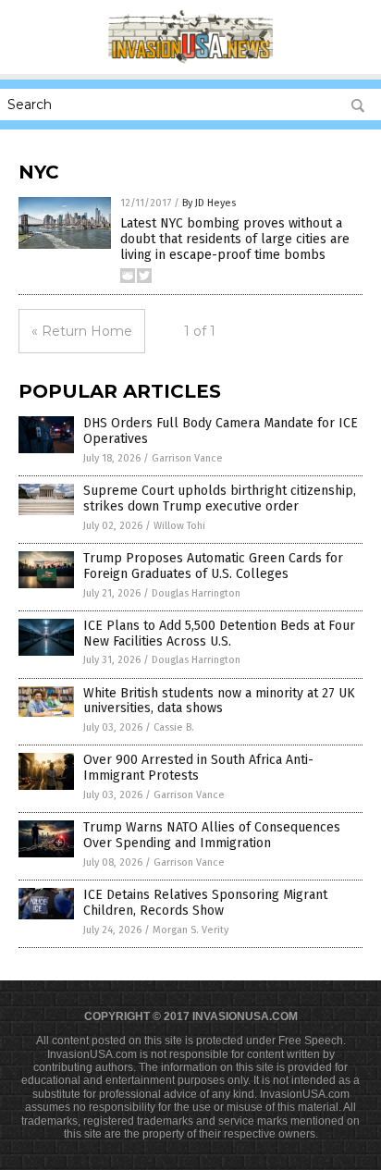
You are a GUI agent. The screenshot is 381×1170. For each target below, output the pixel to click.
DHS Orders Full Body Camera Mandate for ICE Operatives (220, 431)
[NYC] (190, 61)
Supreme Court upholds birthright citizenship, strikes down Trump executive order (219, 498)
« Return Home (81, 331)
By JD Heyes (209, 203)
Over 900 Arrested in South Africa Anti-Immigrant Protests (198, 767)
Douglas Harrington (196, 593)
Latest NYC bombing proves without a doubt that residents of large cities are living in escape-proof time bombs (235, 239)
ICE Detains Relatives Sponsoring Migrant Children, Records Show (205, 902)
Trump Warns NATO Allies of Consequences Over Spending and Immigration (211, 835)
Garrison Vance (187, 458)
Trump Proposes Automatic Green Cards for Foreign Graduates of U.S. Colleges (213, 566)
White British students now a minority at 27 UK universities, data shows (219, 701)
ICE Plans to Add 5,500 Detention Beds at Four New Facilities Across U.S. (219, 633)
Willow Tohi (179, 526)
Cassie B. (174, 727)
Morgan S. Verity (190, 930)
